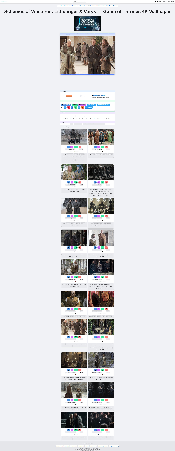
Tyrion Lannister (102, 118)
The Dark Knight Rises (77, 118)
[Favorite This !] (72, 247)
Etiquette (87, 446)
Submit (159, 1)
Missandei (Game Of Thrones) (102, 193)
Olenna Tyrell (78, 189)
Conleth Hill (78, 116)
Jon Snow (84, 118)
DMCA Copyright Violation (103, 446)
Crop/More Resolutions (103, 104)
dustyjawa (84, 95)
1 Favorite (82, 104)
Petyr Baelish (72, 116)
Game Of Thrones (93, 116)
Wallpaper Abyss (63, 5)
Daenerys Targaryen (90, 118)
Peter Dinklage (81, 154)
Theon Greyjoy (97, 409)
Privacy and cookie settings (114, 446)
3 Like (75, 104)
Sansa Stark (96, 118)
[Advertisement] (87, 82)
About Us (57, 446)
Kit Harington (78, 156)
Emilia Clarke (65, 156)
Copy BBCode (89, 107)
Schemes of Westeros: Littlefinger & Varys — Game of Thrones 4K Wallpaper (103, 5)
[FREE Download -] (68, 247)
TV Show (87, 116)
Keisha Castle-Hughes (93, 347)
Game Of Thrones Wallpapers (82, 5)
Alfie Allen (105, 407)
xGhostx (77, 220)
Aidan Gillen (66, 116)
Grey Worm (95, 195)
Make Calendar (91, 104)
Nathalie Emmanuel (70, 154)
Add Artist (69, 95)
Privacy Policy (66, 446)
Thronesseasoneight (103, 434)
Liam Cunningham (72, 156)
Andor (68, 118)
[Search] (85, 2)
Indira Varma (100, 347)
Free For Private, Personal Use (99, 95)
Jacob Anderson (95, 189)
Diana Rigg (68, 189)
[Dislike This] (79, 247)
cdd (104, 151)
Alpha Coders (3, 1)
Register (172, 1)
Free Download (66, 104)
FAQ (61, 446)
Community (164, 1)
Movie (65, 118)
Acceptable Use (81, 446)
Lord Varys (83, 116)
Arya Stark (108, 118)
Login (169, 1)
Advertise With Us (93, 446)
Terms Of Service (74, 446)
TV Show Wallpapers (72, 5)
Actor (71, 118)
